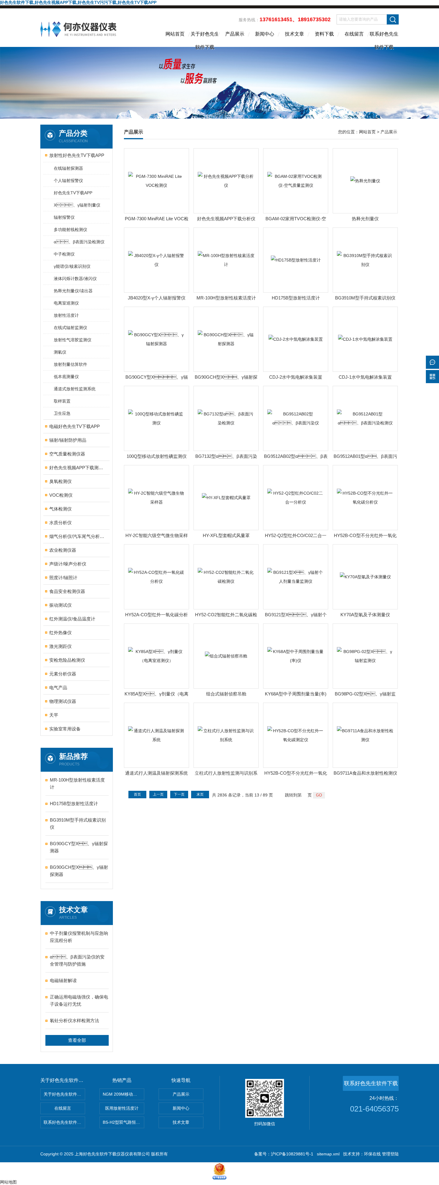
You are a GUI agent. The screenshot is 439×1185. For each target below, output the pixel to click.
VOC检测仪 (61, 495)
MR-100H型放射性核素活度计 (77, 783)
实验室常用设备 (65, 728)
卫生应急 (62, 413)
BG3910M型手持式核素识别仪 (78, 823)
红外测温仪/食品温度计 (72, 618)
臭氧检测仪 (60, 481)
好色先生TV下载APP (73, 192)
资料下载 (324, 33)
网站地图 (8, 1182)
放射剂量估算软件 (70, 364)
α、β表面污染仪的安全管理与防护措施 (77, 960)
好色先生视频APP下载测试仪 (77, 467)
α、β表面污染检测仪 (79, 241)
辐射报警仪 (64, 217)
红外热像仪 (60, 632)
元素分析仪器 (62, 673)
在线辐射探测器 (68, 168)
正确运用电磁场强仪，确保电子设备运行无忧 (79, 1000)
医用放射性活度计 (122, 1108)
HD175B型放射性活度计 (74, 803)
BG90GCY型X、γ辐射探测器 (79, 847)
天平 (53, 715)
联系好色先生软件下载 (384, 39)
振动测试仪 (60, 605)
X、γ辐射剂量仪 (77, 205)
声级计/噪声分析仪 (67, 563)
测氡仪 (60, 352)
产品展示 (234, 33)
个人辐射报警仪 (68, 180)
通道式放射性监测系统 (75, 388)
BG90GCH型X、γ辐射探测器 (79, 871)
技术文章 (294, 33)
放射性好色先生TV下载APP (76, 155)
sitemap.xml (328, 1154)
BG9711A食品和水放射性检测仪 (365, 773)
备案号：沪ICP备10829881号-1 (283, 1154)
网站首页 (175, 33)
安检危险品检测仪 (67, 660)
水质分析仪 (60, 522)
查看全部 (77, 1040)
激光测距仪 (60, 646)
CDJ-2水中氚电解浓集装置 (295, 377)
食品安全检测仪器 (67, 591)
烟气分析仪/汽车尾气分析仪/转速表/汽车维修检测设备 (77, 536)
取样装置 (62, 401)
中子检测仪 (64, 254)
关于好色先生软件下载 (205, 39)
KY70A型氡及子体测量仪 (365, 614)
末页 (200, 794)
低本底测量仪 (66, 376)
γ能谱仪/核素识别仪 (72, 266)
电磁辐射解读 (63, 980)
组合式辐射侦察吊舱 (226, 693)
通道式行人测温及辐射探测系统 (156, 773)
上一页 (158, 794)
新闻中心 (264, 33)
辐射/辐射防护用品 (67, 440)
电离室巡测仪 (66, 303)
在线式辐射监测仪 (70, 327)
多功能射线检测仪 (70, 229)
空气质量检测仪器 (67, 453)
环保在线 (372, 1154)
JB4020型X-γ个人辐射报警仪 (156, 297)
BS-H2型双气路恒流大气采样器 (123, 1122)
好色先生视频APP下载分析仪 (226, 218)
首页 (137, 794)
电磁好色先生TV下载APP (74, 426)
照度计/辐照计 (63, 577)
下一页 (179, 794)
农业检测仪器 (62, 550)
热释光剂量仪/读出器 (73, 290)
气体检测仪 (60, 508)
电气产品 (58, 687)
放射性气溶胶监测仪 (72, 339)
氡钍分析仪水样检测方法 (74, 1020)
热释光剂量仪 (365, 218)
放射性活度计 (66, 315)
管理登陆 (390, 1154)
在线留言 (354, 33)
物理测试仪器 (62, 701)
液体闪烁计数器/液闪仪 (75, 278)
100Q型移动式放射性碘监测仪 (157, 456)
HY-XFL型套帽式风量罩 (226, 535)
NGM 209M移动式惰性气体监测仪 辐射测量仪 (123, 1094)
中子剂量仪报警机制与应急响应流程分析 (79, 937)
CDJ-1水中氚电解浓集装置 (365, 377)
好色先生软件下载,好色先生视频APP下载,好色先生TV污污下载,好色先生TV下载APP (78, 2)
